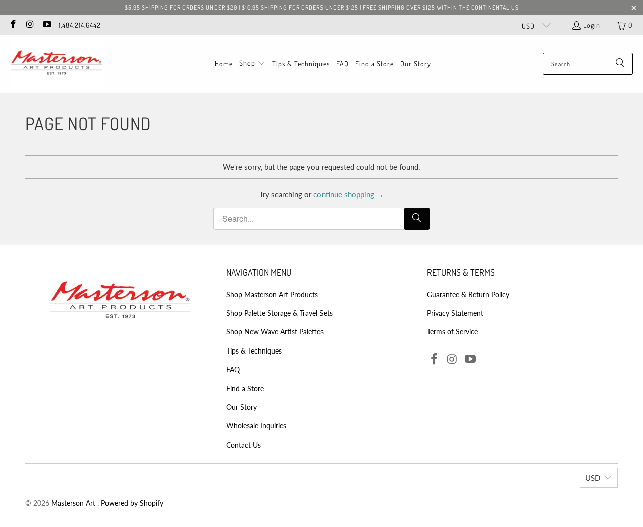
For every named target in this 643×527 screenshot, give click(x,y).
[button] (252, 63)
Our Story (241, 407)
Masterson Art (74, 503)
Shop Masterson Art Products (272, 294)
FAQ (233, 369)
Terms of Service (452, 331)
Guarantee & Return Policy (468, 294)
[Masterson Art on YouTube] (46, 25)
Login (591, 25)
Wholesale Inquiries (256, 425)
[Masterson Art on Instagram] (30, 25)
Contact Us (243, 445)
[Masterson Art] (56, 64)
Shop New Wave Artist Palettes (275, 331)
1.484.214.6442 (80, 25)
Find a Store (245, 388)
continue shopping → (348, 194)
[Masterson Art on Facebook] (13, 25)
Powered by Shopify (132, 503)
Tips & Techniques (254, 350)
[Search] (620, 64)
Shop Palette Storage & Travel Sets (279, 313)
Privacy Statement (455, 313)
